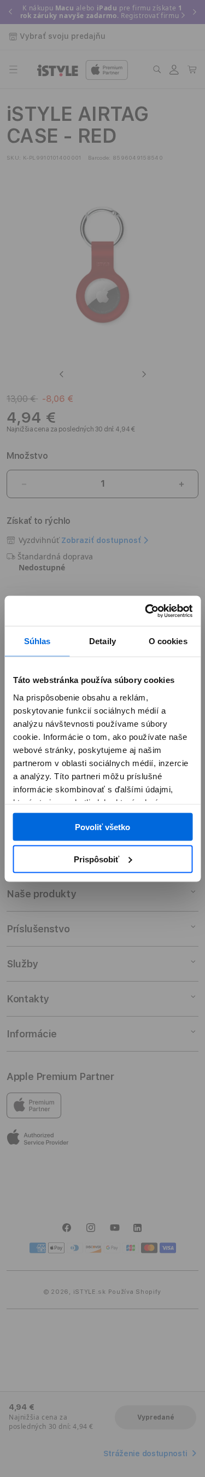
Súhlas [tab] (37, 641)
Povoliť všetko (102, 827)
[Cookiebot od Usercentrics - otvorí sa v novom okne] (145, 611)
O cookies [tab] (168, 641)
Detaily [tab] (102, 641)
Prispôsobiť (96, 858)
